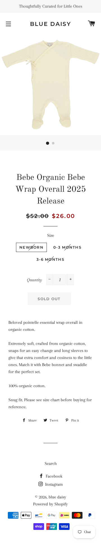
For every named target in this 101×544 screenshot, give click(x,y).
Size (50, 235)
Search (51, 463)
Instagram (53, 484)
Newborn (31, 247)
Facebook (53, 476)
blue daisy (50, 24)
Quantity (34, 279)
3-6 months (50, 259)
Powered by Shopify (50, 504)
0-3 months (67, 247)
